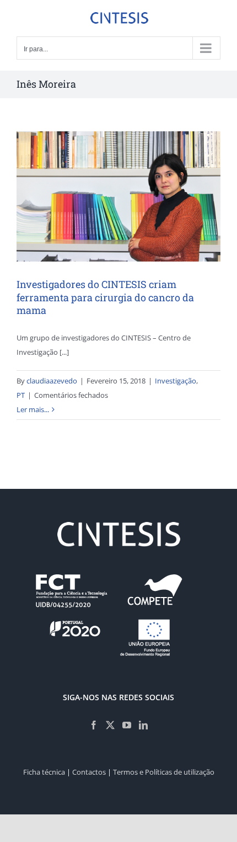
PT (21, 395)
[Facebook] (93, 725)
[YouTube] (126, 725)
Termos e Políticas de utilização (163, 772)
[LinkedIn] (143, 725)
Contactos (89, 772)
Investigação (175, 381)
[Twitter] (110, 725)
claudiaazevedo (51, 381)
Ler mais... (33, 409)
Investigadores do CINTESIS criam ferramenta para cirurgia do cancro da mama (105, 297)
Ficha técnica (44, 772)
